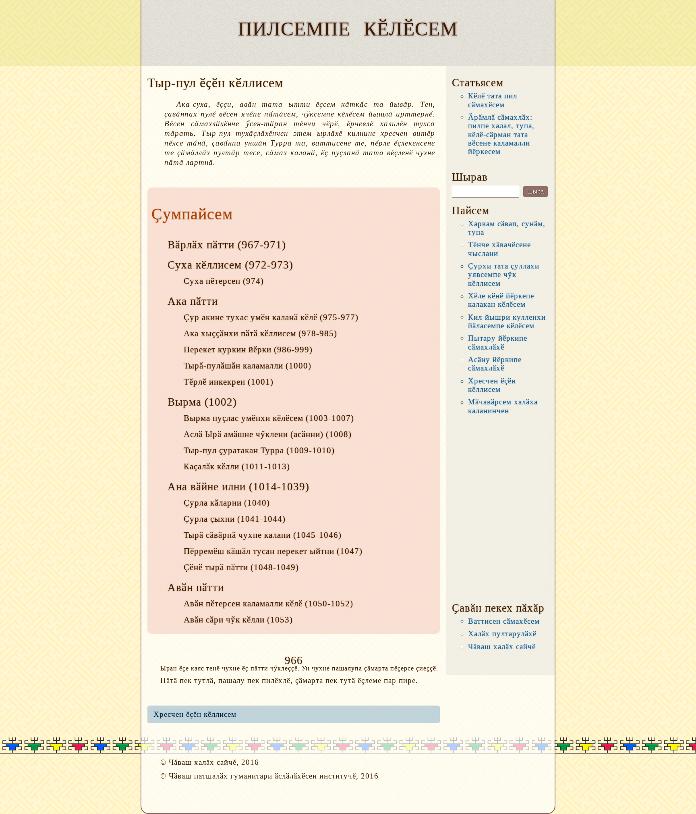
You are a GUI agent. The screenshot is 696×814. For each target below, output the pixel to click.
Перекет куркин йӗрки (227, 349)
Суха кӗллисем (205, 265)
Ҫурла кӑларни (213, 503)
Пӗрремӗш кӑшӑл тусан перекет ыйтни (259, 551)
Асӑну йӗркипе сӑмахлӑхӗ (495, 363)
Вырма (184, 402)
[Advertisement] (500, 508)
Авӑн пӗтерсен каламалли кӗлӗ (243, 603)
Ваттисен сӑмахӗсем (504, 621)
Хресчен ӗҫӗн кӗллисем (194, 714)
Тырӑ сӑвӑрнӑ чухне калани (237, 535)
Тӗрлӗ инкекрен (214, 382)
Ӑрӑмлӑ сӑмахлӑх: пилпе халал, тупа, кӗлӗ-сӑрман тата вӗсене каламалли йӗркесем (501, 134)
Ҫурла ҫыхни (209, 519)
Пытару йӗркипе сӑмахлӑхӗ (497, 342)
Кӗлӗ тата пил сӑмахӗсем (492, 100)
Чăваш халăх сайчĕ (202, 762)
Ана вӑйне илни (207, 487)
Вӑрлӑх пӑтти (201, 245)
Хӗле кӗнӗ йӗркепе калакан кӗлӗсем (501, 299)
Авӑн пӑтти (196, 587)
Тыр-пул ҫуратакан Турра (234, 450)
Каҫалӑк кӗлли (211, 466)
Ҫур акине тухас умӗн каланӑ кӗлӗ (250, 317)
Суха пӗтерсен (212, 281)
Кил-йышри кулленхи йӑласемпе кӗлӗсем (507, 321)
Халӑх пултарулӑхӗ (502, 633)
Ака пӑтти (193, 301)
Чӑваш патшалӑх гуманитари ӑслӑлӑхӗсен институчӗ (262, 776)
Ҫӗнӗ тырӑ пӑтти (216, 567)
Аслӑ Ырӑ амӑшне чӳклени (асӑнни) (253, 434)
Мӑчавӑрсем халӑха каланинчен (503, 406)
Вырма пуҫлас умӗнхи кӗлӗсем (243, 418)
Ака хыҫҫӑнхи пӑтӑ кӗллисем (240, 333)
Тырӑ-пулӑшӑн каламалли (233, 366)
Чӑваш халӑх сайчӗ (502, 646)
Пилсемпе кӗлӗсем (348, 29)
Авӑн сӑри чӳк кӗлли (224, 620)
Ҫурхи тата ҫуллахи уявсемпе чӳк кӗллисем (503, 274)
